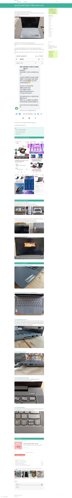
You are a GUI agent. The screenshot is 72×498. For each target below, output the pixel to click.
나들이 (50, 27)
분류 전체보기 (50, 15)
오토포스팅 (53, 46)
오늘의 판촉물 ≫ (51, 56)
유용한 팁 (50, 18)
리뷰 (20, 460)
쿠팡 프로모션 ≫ (51, 53)
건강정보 (50, 19)
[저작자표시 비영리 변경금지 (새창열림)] (23, 456)
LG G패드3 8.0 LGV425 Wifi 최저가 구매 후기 (20, 462)
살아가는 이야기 (19, 1)
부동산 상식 (50, 36)
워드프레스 (55, 47)
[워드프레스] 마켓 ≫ (52, 13)
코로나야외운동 (50, 45)
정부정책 (50, 26)
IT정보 (50, 20)
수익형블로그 (50, 31)
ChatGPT (49, 48)
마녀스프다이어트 (50, 46)
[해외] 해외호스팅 (53, 10)
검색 (55, 1)
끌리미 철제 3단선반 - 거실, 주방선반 (19, 463)
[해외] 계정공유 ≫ (52, 11)
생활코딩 (50, 29)
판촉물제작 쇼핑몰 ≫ (51, 51)
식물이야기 (50, 25)
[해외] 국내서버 (52, 9)
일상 (50, 17)
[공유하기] (17, 456)
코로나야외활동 (50, 47)
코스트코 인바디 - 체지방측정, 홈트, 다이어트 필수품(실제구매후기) (22, 465)
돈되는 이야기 (50, 28)
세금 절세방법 (50, 35)
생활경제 (50, 34)
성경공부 (50, 22)
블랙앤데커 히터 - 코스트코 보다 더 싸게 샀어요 (20, 461)
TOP (57, 495)
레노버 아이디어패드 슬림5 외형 (20, 132)
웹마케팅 (50, 30)
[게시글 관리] (18, 456)
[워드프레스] (53, 12)
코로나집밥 (53, 45)
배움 (49, 24)
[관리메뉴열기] (1, 496)
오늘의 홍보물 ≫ (51, 54)
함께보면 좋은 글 (18, 134)
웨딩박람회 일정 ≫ (51, 55)
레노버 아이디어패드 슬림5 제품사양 (21, 129)
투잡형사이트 (50, 32)
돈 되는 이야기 (25, 1)
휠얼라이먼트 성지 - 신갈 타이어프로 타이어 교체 (20, 464)
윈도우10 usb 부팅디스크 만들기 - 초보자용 (20, 440)
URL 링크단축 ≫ (51, 52)
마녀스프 (53, 47)
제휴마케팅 (50, 33)
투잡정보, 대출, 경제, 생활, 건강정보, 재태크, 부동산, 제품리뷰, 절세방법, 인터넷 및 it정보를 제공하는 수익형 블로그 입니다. (28, 485)
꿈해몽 (50, 23)
